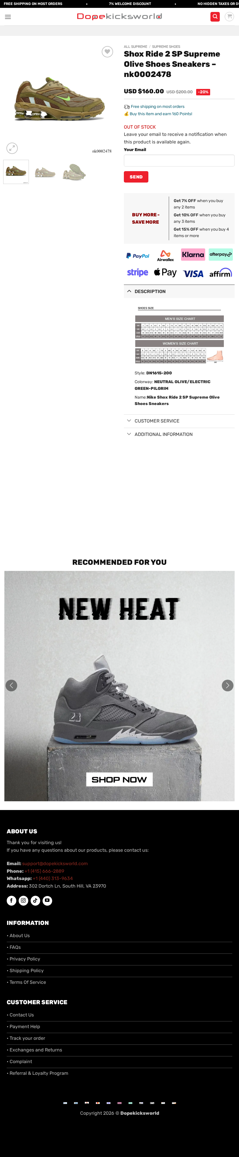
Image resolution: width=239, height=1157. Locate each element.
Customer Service (157, 421)
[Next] (105, 100)
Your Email (135, 149)
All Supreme (135, 47)
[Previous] (14, 100)
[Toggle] (129, 291)
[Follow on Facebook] (11, 901)
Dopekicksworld (139, 1113)
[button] (7, 17)
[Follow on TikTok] (35, 901)
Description (150, 291)
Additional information (164, 434)
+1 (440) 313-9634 (53, 878)
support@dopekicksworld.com (55, 863)
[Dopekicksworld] (119, 17)
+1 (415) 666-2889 (44, 871)
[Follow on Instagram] (23, 901)
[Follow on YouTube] (47, 901)
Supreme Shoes (166, 47)
